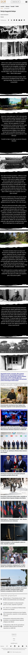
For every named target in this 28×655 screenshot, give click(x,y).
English (17, 6)
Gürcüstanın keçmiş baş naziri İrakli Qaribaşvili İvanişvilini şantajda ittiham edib (13, 474)
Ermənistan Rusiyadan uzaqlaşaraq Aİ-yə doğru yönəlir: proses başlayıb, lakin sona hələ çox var (13, 565)
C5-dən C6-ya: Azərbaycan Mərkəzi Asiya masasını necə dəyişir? (14, 451)
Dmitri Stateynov (4, 14)
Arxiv (2, 8)
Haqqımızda (14, 634)
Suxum (2, 17)
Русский (12, 6)
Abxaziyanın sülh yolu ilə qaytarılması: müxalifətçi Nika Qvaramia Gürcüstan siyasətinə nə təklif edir (14, 428)
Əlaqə (14, 638)
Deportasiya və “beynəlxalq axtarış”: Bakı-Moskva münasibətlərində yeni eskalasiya (14, 520)
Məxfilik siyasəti (14, 643)
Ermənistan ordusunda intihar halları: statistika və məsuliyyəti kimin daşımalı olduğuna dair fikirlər (14, 497)
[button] (26, 341)
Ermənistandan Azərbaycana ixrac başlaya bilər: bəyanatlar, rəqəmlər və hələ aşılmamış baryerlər (13, 405)
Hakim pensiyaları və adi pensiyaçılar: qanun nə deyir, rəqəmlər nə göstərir (13, 543)
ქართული (8, 6)
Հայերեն (2, 6)
